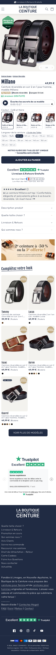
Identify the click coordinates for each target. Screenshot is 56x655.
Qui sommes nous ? (11, 537)
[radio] (7, 120)
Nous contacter (9, 563)
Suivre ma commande (12, 544)
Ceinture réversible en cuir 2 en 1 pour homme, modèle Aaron (41, 366)
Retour (19, 608)
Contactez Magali (29, 604)
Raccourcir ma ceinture (13, 548)
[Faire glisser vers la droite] (52, 67)
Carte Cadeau (9, 556)
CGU (26, 648)
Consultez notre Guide (28, 153)
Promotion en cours (11, 533)
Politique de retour (35, 648)
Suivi (10, 608)
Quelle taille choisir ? (12, 526)
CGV (21, 648)
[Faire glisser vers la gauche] (41, 67)
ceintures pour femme (13, 585)
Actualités (6, 567)
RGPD (42, 650)
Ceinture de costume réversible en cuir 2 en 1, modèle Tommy (13, 315)
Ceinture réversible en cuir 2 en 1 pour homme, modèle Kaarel (14, 417)
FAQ (3, 608)
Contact (29, 608)
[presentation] (51, 120)
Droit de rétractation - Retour (17, 552)
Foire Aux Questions (12, 559)
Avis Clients (7, 541)
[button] (46, 9)
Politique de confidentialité (30, 650)
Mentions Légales (13, 648)
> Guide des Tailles (33, 132)
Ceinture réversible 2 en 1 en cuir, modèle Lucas (41, 315)
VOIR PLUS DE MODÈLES (28, 432)
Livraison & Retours (29, 2)
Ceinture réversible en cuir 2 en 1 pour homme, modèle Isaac (14, 366)
